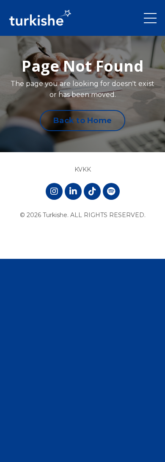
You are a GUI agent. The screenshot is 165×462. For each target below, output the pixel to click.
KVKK (82, 169)
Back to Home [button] (82, 120)
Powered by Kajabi (82, 237)
